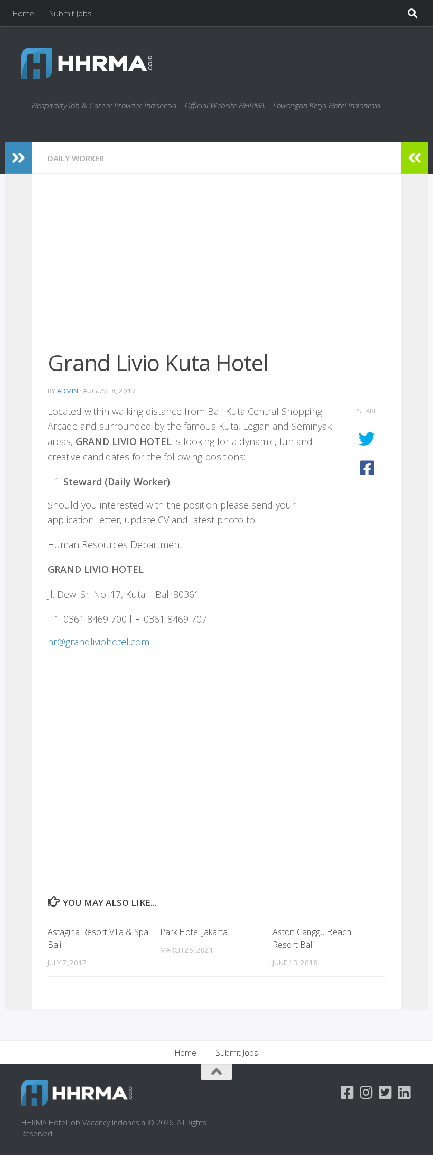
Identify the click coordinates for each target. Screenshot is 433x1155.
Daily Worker (76, 158)
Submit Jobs (70, 13)
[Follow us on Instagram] (366, 1092)
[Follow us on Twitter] (385, 1092)
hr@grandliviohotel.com (98, 641)
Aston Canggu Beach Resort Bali (311, 938)
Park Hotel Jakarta (194, 932)
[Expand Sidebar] (18, 158)
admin (67, 390)
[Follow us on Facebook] (347, 1092)
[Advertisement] (216, 268)
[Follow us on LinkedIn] (404, 1092)
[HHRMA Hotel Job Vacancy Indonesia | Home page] (86, 63)
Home (23, 13)
